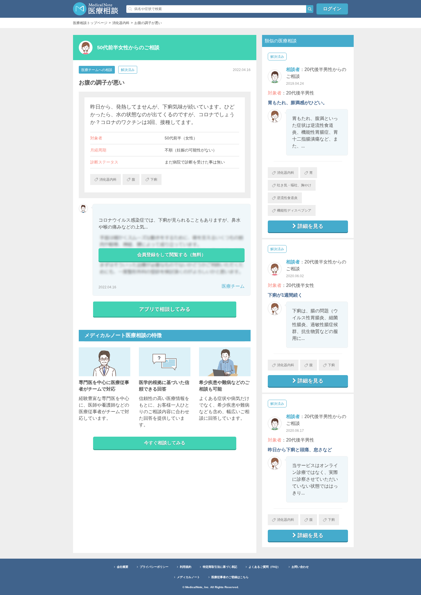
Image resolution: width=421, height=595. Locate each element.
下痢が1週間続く (285, 295)
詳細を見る (310, 226)
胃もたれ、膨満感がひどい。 (297, 102)
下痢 (331, 365)
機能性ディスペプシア (294, 210)
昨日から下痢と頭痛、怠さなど (300, 449)
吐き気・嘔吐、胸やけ (294, 185)
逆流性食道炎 (287, 198)
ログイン (332, 8)
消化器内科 (285, 173)
